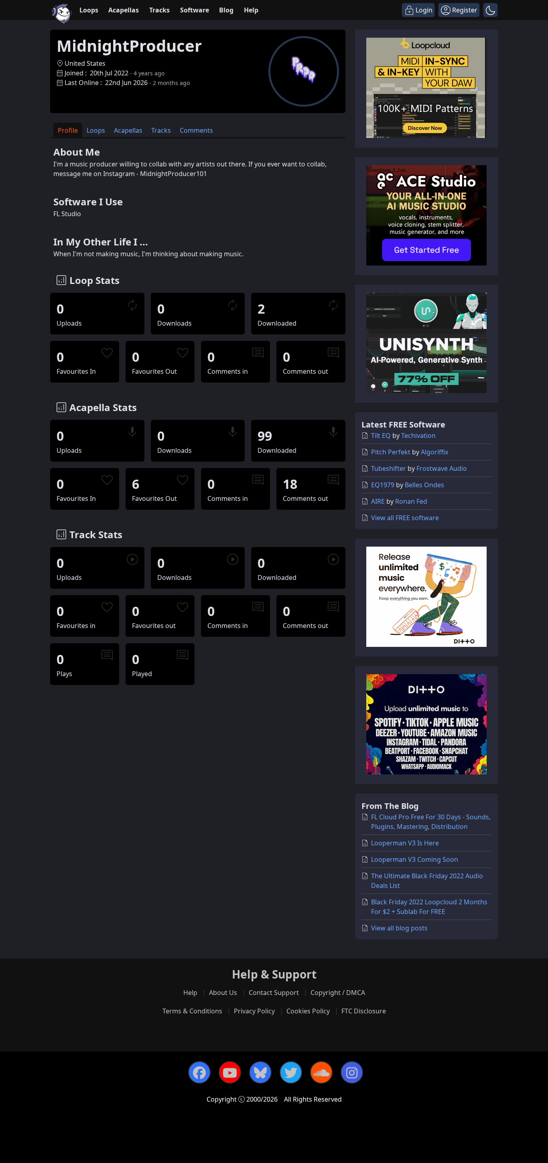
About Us (223, 992)
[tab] (67, 130)
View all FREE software (405, 517)
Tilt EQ (381, 435)
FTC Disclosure (363, 1011)
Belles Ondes (424, 484)
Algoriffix (434, 452)
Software (194, 10)
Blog (226, 10)
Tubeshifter (388, 468)
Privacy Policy (254, 1011)
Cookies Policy (308, 1011)
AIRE (378, 501)
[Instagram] (352, 1072)
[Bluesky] (260, 1072)
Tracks (159, 10)
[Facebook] (199, 1072)
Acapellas (123, 10)
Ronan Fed (411, 501)
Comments (196, 130)
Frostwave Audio (441, 468)
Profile (68, 130)
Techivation (418, 435)
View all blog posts (399, 928)
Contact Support (274, 992)
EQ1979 (382, 484)
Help (251, 10)
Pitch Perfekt (390, 452)
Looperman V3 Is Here (405, 843)
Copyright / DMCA (338, 992)
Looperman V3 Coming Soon (414, 859)
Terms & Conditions (192, 1011)
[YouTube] (230, 1072)
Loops (88, 10)
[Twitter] (291, 1072)
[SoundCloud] (321, 1072)
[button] (490, 10)
